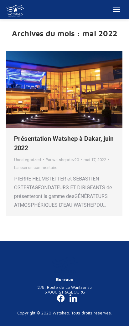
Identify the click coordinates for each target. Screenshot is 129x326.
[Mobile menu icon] (116, 9)
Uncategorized (27, 159)
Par (62, 159)
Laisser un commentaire (35, 167)
